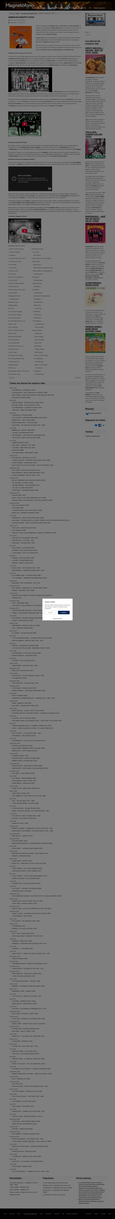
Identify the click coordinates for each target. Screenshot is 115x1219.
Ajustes (50, 612)
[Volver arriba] (112, 1216)
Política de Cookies (57, 618)
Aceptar (63, 612)
